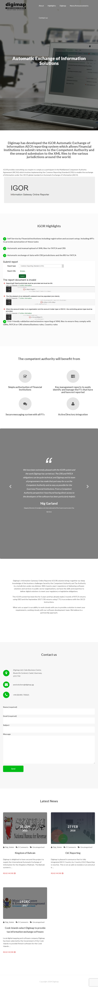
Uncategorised (38, 847)
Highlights (52, 6)
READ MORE (8, 873)
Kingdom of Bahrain (25, 853)
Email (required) (10, 716)
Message (7, 734)
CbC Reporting (73, 853)
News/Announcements (79, 6)
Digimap (63, 6)
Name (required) (10, 707)
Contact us (43, 18)
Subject (6, 725)
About (41, 6)
